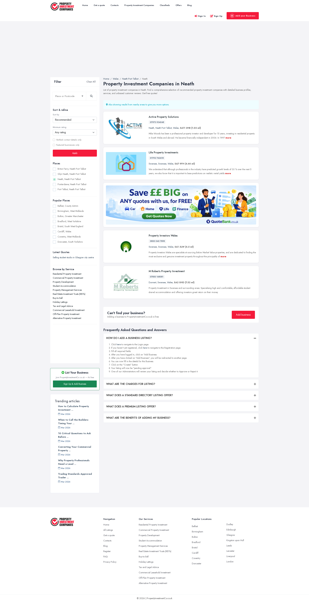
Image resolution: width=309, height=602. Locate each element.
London (230, 561)
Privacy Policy (109, 561)
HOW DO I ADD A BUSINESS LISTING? (129, 338)
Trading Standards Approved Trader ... (75, 475)
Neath (151, 128)
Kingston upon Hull (235, 540)
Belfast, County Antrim (68, 205)
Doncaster (196, 563)
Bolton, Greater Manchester (71, 216)
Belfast (195, 526)
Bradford (196, 542)
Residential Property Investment (67, 273)
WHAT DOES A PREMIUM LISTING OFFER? (131, 406)
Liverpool (230, 556)
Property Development (63, 282)
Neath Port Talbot (163, 128)
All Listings (108, 530)
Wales (176, 128)
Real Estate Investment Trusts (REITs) (69, 294)
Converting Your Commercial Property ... (74, 448)
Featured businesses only (67, 145)
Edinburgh (231, 529)
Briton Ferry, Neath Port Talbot (72, 168)
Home (85, 5)
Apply (74, 153)
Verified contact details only (68, 139)
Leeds (229, 545)
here (119, 344)
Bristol (194, 547)
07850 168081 (156, 276)
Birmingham (197, 531)
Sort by (56, 114)
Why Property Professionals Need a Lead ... (73, 462)
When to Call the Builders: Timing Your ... (73, 421)
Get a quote (99, 5)
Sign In (202, 16)
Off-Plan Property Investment (66, 314)
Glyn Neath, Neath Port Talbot (72, 174)
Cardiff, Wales (64, 231)
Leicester (230, 551)
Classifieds (165, 5)
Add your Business (245, 15)
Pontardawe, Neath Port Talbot (72, 184)
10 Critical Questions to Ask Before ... (74, 435)
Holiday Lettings (60, 302)
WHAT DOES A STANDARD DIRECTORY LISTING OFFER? (139, 395)
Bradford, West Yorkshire (69, 221)
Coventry (196, 558)
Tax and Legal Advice (63, 306)
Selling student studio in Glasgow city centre (73, 257)
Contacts (115, 5)
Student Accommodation (64, 286)
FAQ (105, 556)
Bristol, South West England (70, 226)
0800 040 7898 (157, 241)
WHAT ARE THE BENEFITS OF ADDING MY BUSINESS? (138, 418)
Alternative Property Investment (67, 318)
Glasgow (230, 535)
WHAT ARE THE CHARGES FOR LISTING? (130, 384)
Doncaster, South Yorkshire (70, 241)
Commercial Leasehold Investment (68, 310)
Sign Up (218, 16)
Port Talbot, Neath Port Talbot (71, 189)
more (228, 137)
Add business (243, 315)
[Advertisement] (154, 53)
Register (107, 551)
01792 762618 (157, 158)
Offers (179, 5)
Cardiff (195, 552)
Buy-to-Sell (58, 298)
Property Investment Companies (139, 5)
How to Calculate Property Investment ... (73, 408)
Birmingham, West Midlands (71, 211)
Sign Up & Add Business (75, 383)
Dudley (229, 524)
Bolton (195, 537)
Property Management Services (67, 290)
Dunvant (152, 282)
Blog (189, 5)
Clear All (91, 81)
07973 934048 (157, 122)
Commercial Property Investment (68, 277)
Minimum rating (59, 127)
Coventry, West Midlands (69, 236)
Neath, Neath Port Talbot (69, 179)
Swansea (153, 163)
